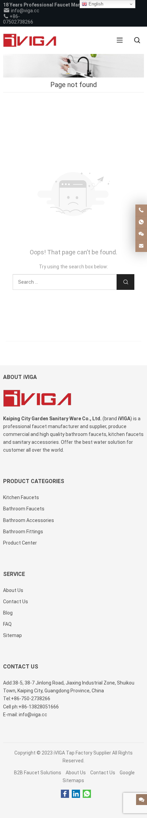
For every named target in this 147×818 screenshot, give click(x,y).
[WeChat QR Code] (141, 234)
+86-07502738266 (18, 19)
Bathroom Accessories (28, 520)
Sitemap (12, 635)
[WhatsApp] (87, 794)
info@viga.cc (24, 10)
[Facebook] (65, 794)
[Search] (137, 40)
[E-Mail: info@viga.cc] (141, 246)
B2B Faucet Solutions (37, 772)
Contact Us (102, 772)
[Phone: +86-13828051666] (141, 210)
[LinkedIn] (76, 794)
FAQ (7, 624)
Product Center (20, 543)
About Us (76, 772)
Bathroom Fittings (23, 531)
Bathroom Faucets (23, 508)
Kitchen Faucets (21, 497)
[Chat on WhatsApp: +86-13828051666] (141, 222)
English (95, 3)
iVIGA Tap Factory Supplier (82, 753)
